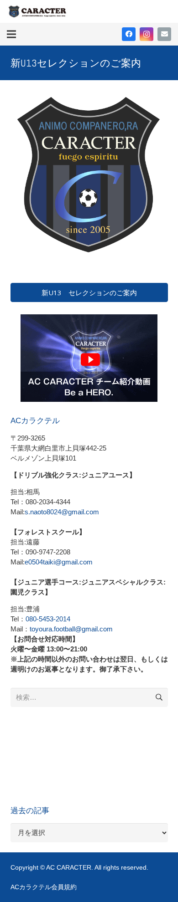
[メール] (164, 34)
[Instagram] (146, 34)
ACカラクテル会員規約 (43, 887)
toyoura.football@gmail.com (71, 629)
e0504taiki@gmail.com (59, 562)
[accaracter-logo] (37, 11)
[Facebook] (129, 34)
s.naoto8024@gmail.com (62, 512)
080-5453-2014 (48, 619)
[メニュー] (11, 34)
